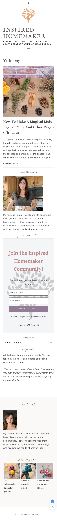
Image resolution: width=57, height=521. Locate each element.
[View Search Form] (28, 3)
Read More (10, 163)
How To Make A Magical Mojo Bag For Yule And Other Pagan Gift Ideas (28, 127)
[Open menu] (28, 48)
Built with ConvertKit (39, 324)
